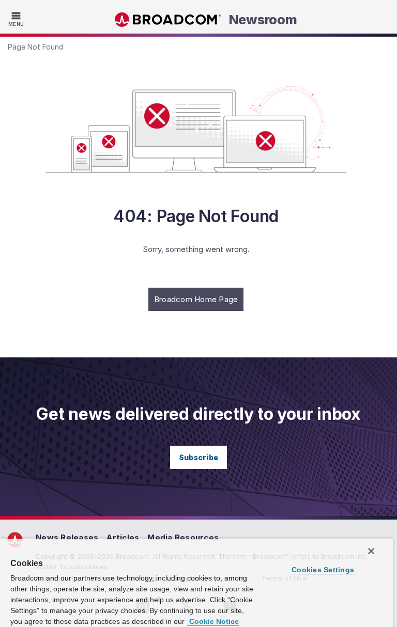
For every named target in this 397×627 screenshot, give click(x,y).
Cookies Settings (323, 570)
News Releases (67, 537)
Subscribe (198, 457)
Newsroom (263, 19)
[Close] (371, 551)
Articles (122, 537)
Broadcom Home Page (196, 299)
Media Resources (183, 537)
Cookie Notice (213, 621)
